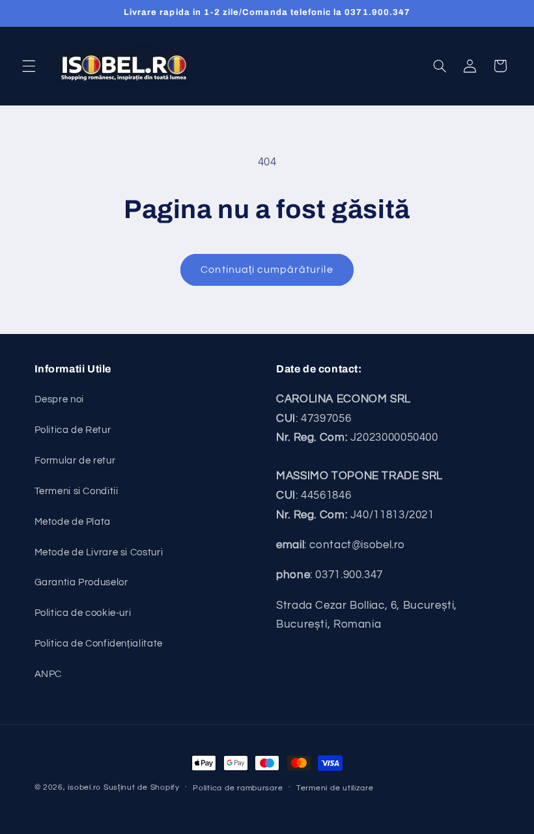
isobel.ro (84, 787)
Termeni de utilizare (335, 788)
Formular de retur (75, 461)
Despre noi (59, 399)
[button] (29, 66)
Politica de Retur (73, 430)
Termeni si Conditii (77, 491)
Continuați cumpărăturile (267, 269)
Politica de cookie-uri (83, 613)
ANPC (49, 674)
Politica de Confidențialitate (99, 643)
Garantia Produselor (81, 582)
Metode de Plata (73, 522)
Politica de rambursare (238, 788)
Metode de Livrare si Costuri (99, 552)
